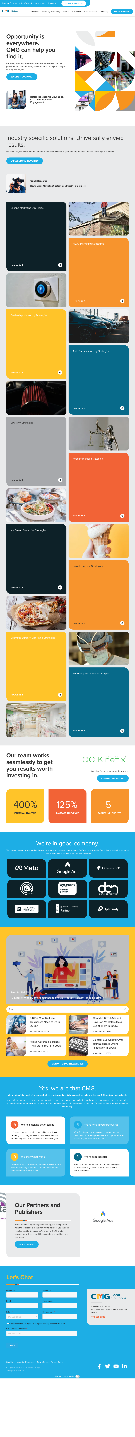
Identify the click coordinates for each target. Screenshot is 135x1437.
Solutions (10, 1362)
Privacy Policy (57, 1362)
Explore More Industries (25, 160)
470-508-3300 (98, 1316)
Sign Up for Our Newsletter (67, 1063)
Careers (45, 1362)
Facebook (99, 1366)
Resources (30, 1362)
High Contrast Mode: (64, 1376)
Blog (39, 1362)
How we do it (17, 264)
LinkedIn (124, 1366)
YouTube (116, 1366)
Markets (20, 1362)
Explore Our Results (112, 778)
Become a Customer (121, 11)
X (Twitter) (107, 1366)
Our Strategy (26, 1244)
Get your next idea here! (74, 3)
